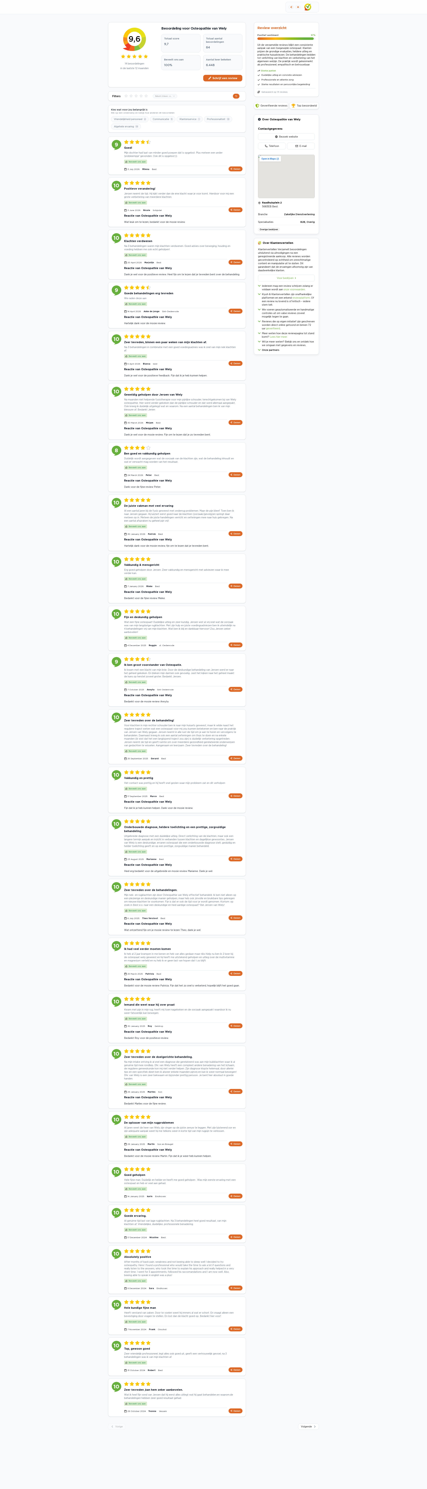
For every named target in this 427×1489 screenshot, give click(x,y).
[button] (286, 349)
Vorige (119, 1426)
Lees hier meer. (278, 336)
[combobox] (165, 96)
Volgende (306, 1426)
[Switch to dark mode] (298, 7)
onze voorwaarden (294, 289)
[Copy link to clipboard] (291, 7)
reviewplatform (301, 297)
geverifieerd (273, 328)
